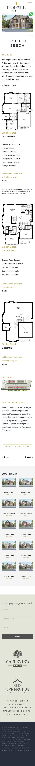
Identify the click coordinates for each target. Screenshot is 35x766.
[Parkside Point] (16, 7)
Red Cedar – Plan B (9, 576)
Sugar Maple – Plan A (9, 513)
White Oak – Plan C (9, 555)
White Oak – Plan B (26, 534)
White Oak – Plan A (9, 534)
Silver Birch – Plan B (26, 492)
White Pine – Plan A (26, 576)
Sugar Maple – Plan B (26, 513)
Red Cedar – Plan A (26, 555)
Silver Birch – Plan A (9, 492)
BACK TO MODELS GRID (18, 446)
